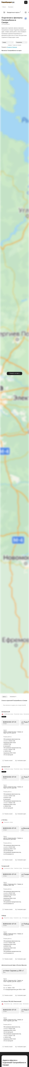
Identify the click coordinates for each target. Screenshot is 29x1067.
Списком (14, 47)
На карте (9, 47)
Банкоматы (13, 696)
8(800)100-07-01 (9, 722)
